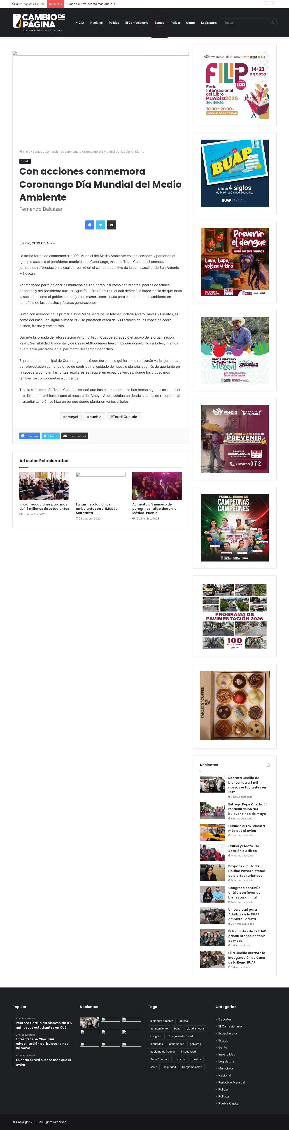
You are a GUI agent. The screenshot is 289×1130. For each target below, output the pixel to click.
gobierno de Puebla (162, 1051)
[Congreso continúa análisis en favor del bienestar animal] (212, 894)
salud (153, 1067)
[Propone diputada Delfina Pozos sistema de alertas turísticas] (212, 872)
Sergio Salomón (192, 1067)
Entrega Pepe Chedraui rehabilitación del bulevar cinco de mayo (247, 809)
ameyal (71, 416)
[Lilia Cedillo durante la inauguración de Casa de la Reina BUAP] (212, 959)
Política (114, 22)
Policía (175, 22)
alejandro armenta (161, 1020)
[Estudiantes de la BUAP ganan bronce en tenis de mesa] (212, 937)
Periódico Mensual (231, 1082)
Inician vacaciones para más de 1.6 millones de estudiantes (44, 506)
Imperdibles (226, 1054)
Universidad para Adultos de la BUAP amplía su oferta (243, 914)
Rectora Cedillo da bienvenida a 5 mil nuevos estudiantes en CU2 (247, 785)
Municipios (226, 1068)
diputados (156, 1044)
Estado (159, 22)
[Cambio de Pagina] (39, 22)
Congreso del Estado (181, 1036)
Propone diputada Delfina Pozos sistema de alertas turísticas (246, 871)
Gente (190, 22)
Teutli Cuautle (125, 416)
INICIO (79, 22)
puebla (95, 416)
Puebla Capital (228, 1103)
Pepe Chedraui (159, 1059)
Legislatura (209, 22)
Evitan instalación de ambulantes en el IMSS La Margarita (97, 508)
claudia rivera (195, 1028)
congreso (156, 1036)
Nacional (96, 22)
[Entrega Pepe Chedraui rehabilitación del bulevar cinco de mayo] (212, 810)
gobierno (195, 1044)
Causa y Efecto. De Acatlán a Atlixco (243, 848)
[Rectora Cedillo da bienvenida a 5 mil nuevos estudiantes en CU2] (212, 784)
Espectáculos (228, 1033)
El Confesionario (136, 22)
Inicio (26, 151)
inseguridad (188, 1051)
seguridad (169, 1067)
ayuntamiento (159, 1028)
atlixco (183, 1020)
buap (177, 1028)
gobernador (176, 1044)
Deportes (225, 1019)
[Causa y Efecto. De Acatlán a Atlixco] (212, 852)
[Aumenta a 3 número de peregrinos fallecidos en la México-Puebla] (157, 486)
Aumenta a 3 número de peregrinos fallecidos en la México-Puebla (154, 508)
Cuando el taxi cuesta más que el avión (93, 4)
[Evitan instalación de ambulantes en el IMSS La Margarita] (101, 486)
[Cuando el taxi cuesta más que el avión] (212, 832)
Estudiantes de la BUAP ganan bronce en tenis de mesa (247, 936)
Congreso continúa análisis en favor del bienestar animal (244, 893)
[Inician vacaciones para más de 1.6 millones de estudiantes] (44, 486)
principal (180, 1059)
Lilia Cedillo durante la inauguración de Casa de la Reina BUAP (246, 958)
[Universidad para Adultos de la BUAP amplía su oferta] (212, 915)
